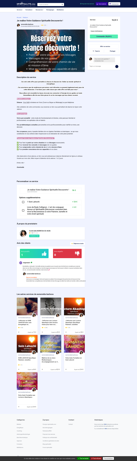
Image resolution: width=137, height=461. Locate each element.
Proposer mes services (87, 3)
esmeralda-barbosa (27, 24)
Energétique (20, 427)
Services (19, 10)
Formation (19, 444)
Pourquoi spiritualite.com (49, 424)
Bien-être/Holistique (22, 437)
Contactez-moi (34, 236)
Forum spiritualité (47, 447)
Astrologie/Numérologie (23, 434)
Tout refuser (97, 458)
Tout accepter (84, 458)
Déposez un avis (78, 243)
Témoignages (50, 10)
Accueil (19, 17)
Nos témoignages (47, 427)
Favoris (97, 51)
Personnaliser (108, 458)
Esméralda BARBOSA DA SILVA (40, 231)
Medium (25, 17)
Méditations (60, 10)
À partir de (32, 332)
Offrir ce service (105, 46)
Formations (28, 10)
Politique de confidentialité (50, 437)
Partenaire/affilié (47, 431)
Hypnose (19, 441)
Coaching (19, 431)
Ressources (39, 10)
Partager (112, 51)
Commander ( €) (104, 36)
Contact (70, 424)
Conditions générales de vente (51, 441)
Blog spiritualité (47, 444)
